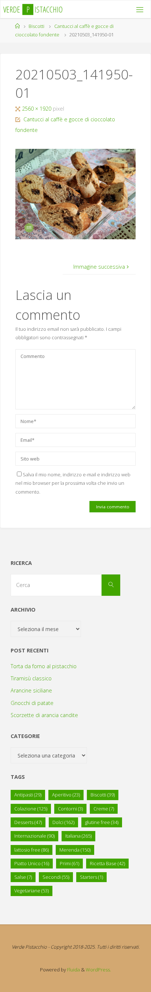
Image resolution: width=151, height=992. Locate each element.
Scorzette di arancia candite (44, 715)
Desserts (28, 822)
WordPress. (98, 969)
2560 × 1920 (37, 108)
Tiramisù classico (31, 678)
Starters (91, 877)
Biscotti (36, 26)
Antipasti (27, 794)
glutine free (101, 822)
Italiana (78, 835)
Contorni (70, 808)
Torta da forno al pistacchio (44, 666)
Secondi (56, 877)
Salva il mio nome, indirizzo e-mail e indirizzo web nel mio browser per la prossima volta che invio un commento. (72, 483)
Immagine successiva (99, 266)
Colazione (30, 808)
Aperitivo (66, 794)
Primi (69, 863)
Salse (23, 877)
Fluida (73, 969)
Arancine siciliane (31, 690)
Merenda (75, 849)
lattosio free (31, 849)
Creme (103, 808)
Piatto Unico (31, 863)
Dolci (63, 822)
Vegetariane (31, 890)
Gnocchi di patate (32, 702)
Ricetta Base (107, 863)
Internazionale (34, 835)
